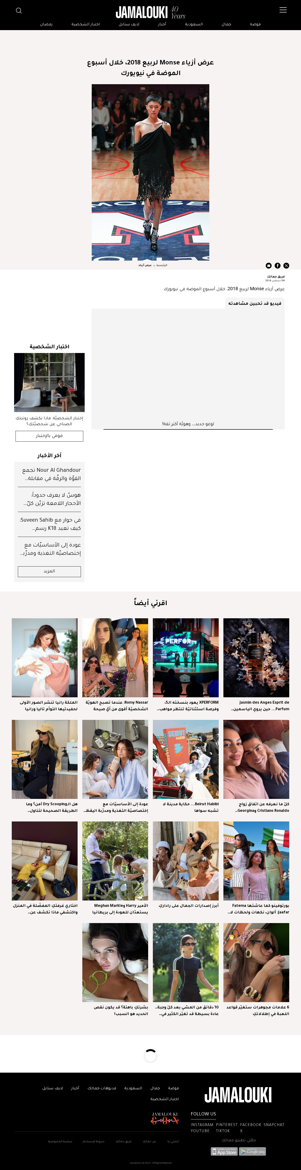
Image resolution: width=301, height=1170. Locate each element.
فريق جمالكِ (123, 1141)
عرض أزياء (145, 265)
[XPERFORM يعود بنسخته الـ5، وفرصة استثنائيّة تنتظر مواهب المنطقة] (186, 657)
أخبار (162, 25)
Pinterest (227, 1125)
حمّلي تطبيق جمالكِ (239, 1140)
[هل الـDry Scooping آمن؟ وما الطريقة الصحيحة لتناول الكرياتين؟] (45, 759)
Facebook (250, 1125)
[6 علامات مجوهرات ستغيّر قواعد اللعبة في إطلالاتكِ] (256, 962)
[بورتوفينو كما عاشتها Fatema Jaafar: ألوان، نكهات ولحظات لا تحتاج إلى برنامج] (256, 860)
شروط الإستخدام (93, 1141)
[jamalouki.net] (150, 12)
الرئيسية (161, 265)
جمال (226, 25)
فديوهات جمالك (101, 1089)
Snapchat (274, 1125)
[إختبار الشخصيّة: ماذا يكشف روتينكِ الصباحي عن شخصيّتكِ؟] (49, 382)
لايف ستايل (129, 25)
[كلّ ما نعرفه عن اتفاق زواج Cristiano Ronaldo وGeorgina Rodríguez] (256, 759)
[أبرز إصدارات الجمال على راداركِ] (186, 860)
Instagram (202, 1125)
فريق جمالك (276, 276)
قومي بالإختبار (49, 436)
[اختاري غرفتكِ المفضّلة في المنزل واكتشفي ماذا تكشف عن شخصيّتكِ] (45, 860)
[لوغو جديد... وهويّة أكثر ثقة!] (188, 364)
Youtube (200, 1131)
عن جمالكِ (149, 1141)
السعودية (194, 25)
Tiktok (223, 1131)
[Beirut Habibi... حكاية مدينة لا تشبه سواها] (186, 759)
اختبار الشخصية (85, 25)
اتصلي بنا (173, 1141)
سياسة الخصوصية (60, 1141)
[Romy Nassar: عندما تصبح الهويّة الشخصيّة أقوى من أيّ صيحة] (115, 657)
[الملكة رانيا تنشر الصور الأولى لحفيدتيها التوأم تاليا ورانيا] (45, 657)
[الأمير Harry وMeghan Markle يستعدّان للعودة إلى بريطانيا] (115, 860)
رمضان (46, 25)
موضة (255, 25)
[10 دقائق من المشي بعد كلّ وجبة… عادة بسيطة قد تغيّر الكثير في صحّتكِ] (186, 962)
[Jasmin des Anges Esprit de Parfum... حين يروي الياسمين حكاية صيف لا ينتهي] (256, 657)
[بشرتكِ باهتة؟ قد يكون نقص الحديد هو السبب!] (115, 962)
